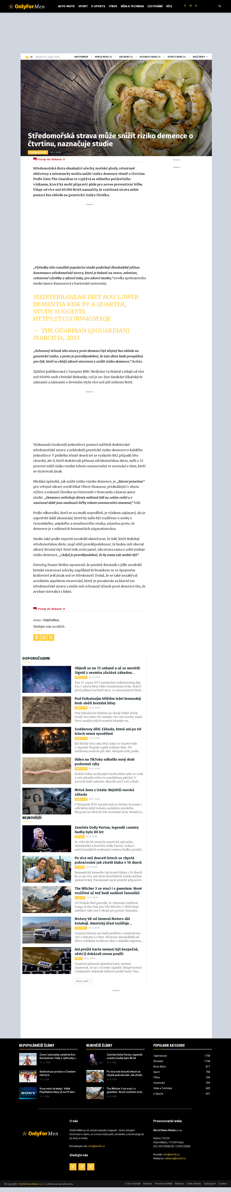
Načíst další (82, 981)
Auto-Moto (81, 928)
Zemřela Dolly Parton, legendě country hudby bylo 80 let (107, 829)
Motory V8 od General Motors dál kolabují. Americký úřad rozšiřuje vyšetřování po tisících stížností (102, 921)
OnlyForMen (51, 620)
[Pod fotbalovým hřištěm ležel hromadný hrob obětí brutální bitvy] (46, 709)
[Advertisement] (90, 233)
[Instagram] (190, 6)
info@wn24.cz (96, 1146)
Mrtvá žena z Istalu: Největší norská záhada (104, 792)
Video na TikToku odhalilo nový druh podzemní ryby (104, 761)
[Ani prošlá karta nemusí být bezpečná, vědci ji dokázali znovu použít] (46, 960)
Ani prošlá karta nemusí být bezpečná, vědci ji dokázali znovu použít (107, 951)
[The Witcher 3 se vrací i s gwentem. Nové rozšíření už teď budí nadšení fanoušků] (46, 899)
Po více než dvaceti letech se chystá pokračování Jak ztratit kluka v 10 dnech (108, 860)
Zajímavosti (38, 152)
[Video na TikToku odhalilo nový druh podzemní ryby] (46, 770)
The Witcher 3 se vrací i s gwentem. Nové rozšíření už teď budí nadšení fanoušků (108, 890)
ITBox (78, 958)
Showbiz (80, 836)
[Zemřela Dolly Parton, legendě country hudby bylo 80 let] (46, 838)
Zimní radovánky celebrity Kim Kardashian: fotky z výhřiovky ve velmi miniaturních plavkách (58, 1056)
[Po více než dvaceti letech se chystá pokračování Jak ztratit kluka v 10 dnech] (46, 869)
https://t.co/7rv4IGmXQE (72, 318)
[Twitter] (196, 6)
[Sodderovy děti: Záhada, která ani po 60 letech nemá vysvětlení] (46, 740)
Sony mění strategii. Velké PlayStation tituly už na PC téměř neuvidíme (58, 1090)
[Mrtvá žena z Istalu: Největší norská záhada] (46, 801)
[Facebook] (185, 6)
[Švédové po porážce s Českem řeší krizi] (28, 1076)
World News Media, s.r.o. (32, 1184)
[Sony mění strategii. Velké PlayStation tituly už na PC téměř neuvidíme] (28, 1093)
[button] (220, 6)
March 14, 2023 (56, 337)
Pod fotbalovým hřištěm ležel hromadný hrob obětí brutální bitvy (108, 700)
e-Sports (80, 897)
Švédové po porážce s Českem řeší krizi (58, 1073)
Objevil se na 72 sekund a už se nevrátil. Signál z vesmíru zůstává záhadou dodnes (108, 670)
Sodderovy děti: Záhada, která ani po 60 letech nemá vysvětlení (108, 731)
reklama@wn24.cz (175, 1158)
